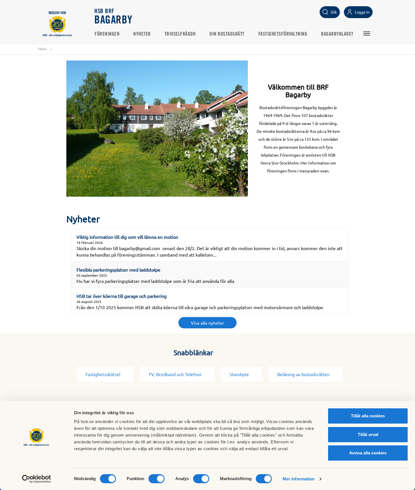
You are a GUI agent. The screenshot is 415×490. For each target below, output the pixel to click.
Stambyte (239, 374)
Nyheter (142, 34)
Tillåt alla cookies (368, 415)
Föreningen (107, 34)
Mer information (299, 478)
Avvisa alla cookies (367, 452)
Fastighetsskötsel (103, 374)
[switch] (156, 478)
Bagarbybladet (337, 34)
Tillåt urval (368, 434)
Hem (42, 48)
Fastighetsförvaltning (282, 34)
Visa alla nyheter (207, 323)
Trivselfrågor (180, 34)
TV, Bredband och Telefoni (174, 374)
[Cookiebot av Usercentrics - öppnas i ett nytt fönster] (36, 479)
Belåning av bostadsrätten (303, 374)
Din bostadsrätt (226, 34)
